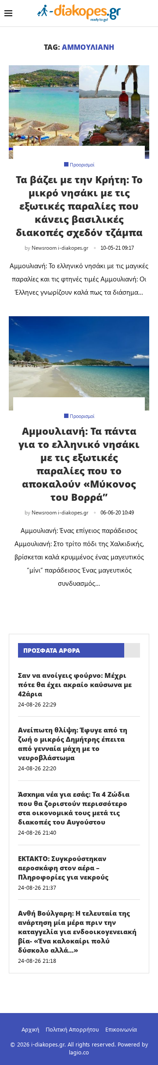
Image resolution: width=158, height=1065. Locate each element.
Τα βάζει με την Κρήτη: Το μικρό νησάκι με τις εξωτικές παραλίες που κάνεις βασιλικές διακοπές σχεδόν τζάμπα (79, 206)
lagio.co (79, 1052)
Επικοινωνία (121, 1029)
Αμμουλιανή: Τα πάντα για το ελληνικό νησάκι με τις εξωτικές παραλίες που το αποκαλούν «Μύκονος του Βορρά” (79, 463)
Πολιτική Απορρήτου (72, 1029)
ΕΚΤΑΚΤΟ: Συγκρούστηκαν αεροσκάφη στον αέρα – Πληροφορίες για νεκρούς (63, 867)
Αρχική (30, 1029)
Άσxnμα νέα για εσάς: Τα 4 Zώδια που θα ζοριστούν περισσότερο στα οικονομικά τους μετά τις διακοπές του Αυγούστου (73, 808)
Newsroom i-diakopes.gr (60, 247)
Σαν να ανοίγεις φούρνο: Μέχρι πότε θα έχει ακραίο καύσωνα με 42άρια (75, 684)
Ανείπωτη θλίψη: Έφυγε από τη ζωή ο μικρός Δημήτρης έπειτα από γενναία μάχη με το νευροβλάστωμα (72, 743)
